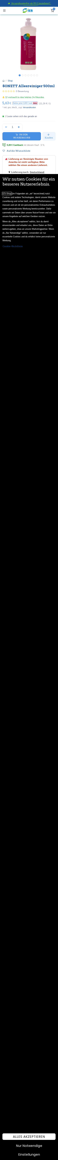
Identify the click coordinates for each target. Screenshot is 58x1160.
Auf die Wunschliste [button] (18, 151)
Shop (10, 81)
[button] (25, 103)
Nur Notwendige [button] (29, 1145)
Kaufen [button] (49, 137)
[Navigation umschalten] (4, 10)
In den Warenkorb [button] (21, 136)
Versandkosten (29, 107)
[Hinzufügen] (19, 127)
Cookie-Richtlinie (13, 246)
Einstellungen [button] (29, 1154)
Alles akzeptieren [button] (29, 1136)
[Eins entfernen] (6, 127)
